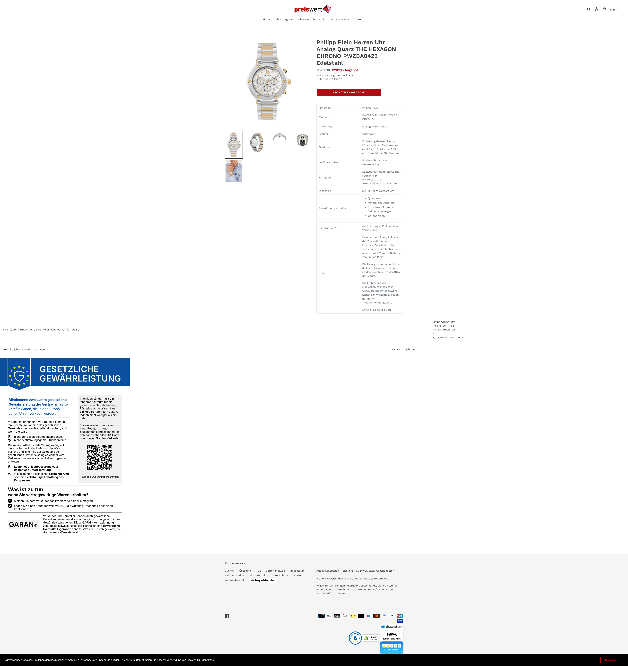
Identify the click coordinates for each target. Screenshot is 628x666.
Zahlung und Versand (238, 575)
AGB (258, 570)
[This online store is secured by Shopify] (371, 640)
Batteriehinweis (275, 570)
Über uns (245, 570)
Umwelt (298, 575)
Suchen (229, 570)
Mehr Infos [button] (208, 660)
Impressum (297, 570)
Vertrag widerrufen (263, 580)
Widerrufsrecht (234, 580)
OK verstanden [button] (611, 660)
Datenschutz (280, 575)
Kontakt (262, 575)
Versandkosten (345, 75)
